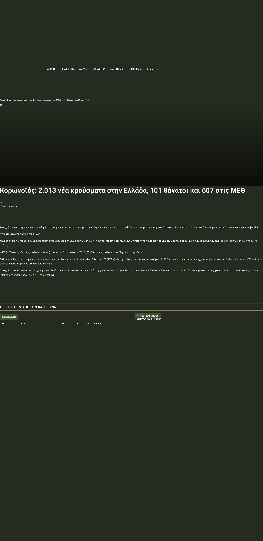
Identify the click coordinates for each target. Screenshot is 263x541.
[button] (152, 69)
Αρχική (3, 100)
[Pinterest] (24, 213)
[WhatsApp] (34, 213)
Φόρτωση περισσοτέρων (147, 316)
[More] (44, 214)
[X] (14, 213)
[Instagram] (142, 350)
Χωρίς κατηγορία (14, 100)
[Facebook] (4, 213)
